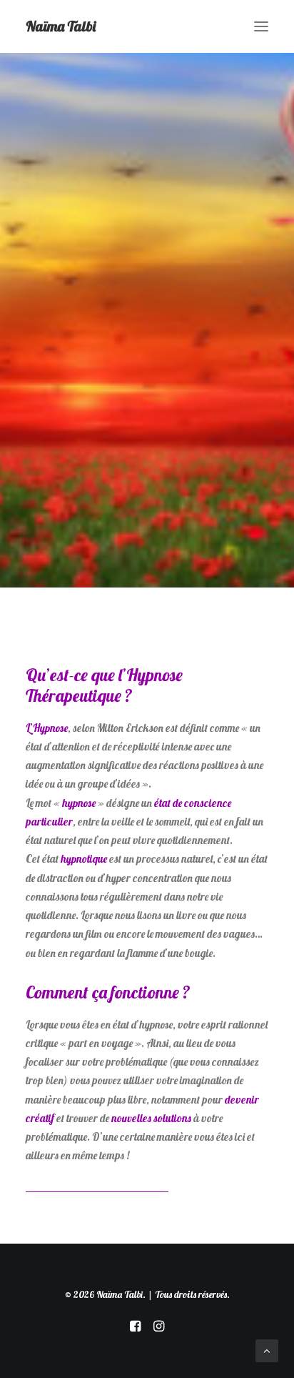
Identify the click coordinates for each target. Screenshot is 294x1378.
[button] (261, 26)
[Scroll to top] (266, 1350)
